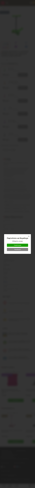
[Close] (29, 236)
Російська (17, 249)
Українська (17, 245)
